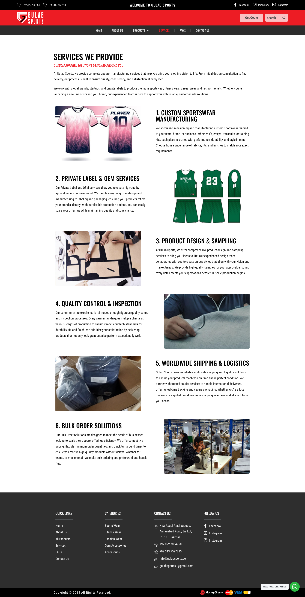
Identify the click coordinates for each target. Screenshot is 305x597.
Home (98, 30)
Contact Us (203, 30)
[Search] (284, 18)
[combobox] (273, 18)
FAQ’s (183, 30)
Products (139, 30)
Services (164, 30)
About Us (117, 30)
